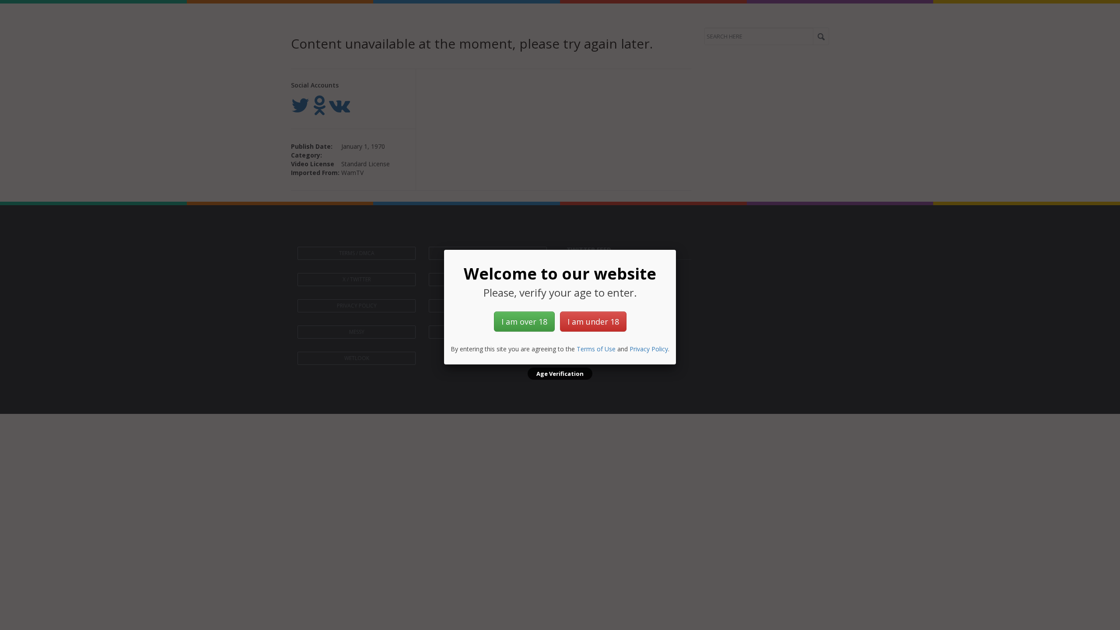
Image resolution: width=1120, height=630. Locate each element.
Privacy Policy (649, 349)
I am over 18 (524, 321)
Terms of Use (596, 349)
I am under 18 (593, 321)
